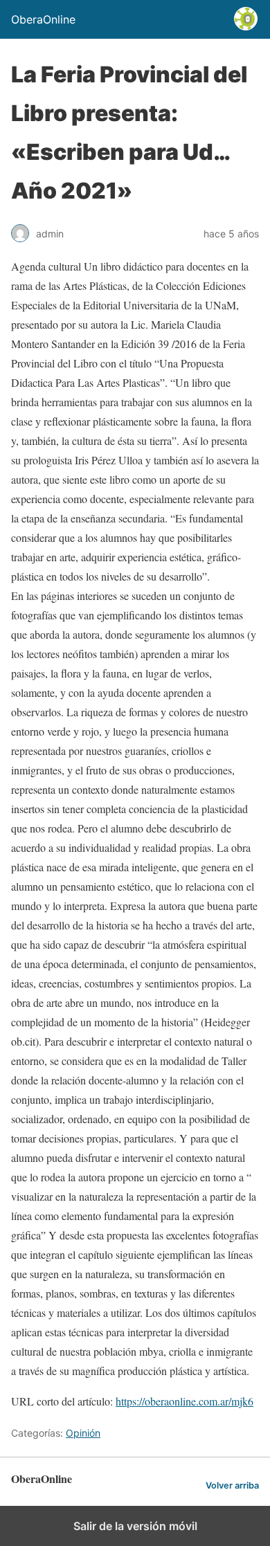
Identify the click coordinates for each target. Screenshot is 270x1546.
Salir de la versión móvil (135, 1526)
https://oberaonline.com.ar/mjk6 (184, 1401)
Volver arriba (232, 1485)
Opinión (83, 1433)
